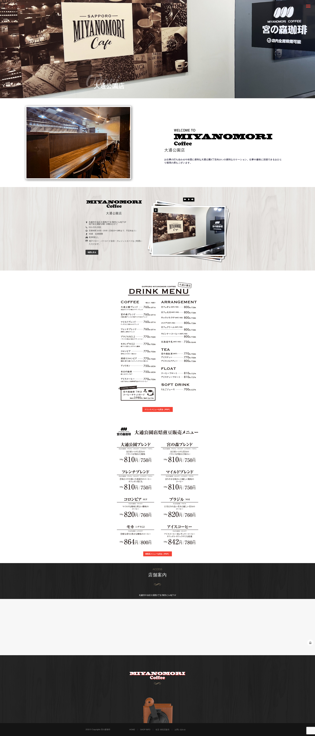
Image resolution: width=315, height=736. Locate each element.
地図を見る (92, 252)
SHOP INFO (145, 730)
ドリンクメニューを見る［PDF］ (157, 409)
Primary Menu (308, 6)
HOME (132, 730)
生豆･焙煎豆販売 (162, 730)
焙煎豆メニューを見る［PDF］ (157, 554)
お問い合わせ (180, 730)
